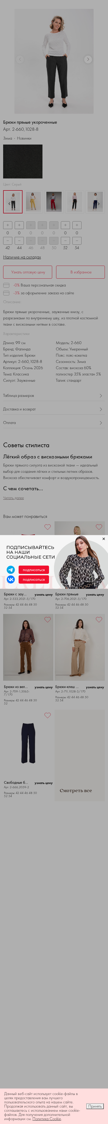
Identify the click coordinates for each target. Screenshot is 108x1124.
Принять (95, 1106)
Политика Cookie (47, 1118)
